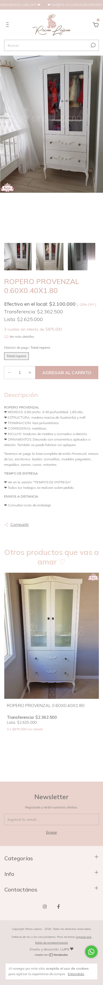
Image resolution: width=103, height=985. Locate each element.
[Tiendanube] (51, 955)
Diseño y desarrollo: (49, 949)
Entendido (76, 974)
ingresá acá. (84, 937)
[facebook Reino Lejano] (58, 906)
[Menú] (8, 25)
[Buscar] (93, 45)
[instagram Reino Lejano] (45, 906)
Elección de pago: (27, 347)
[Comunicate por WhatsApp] (91, 952)
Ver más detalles (21, 336)
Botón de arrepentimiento (51, 942)
